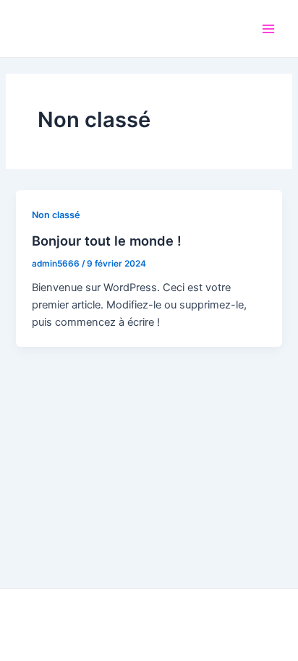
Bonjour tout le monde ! (107, 241)
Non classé (56, 214)
